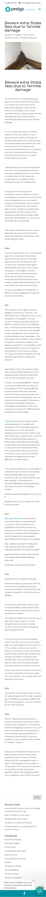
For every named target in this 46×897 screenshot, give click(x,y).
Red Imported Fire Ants (15, 859)
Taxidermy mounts (13, 866)
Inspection (9, 421)
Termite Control (12, 38)
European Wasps (12, 843)
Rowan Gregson (14, 35)
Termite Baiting (12, 870)
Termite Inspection (28, 38)
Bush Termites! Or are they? (17, 815)
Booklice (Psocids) (13, 839)
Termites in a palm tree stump (18, 823)
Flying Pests (10, 847)
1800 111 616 (12, 3)
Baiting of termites (13, 518)
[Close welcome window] (33, 880)
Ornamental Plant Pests (15, 851)
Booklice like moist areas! (16, 819)
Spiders (8, 862)
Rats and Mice (11, 855)
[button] (40, 891)
